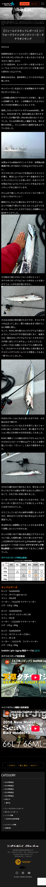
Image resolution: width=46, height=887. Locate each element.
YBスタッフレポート (11, 812)
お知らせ (7, 799)
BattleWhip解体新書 (12, 819)
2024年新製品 (9, 789)
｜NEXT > (34, 765)
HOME (3, 22)
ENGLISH (34, 4)
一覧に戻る (23, 765)
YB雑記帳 (7, 828)
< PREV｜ (12, 765)
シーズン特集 (8, 815)
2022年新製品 (9, 796)
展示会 (8, 803)
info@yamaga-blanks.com (23, 854)
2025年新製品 (9, 786)
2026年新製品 (9, 782)
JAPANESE (24, 4)
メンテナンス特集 (10, 824)
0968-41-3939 (17, 852)
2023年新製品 (9, 792)
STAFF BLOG (10, 22)
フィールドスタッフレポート (24, 22)
